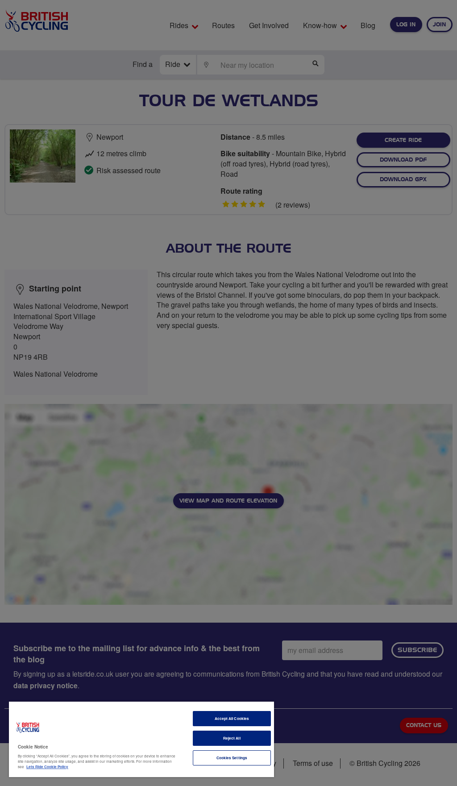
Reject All (232, 738)
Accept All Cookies (232, 718)
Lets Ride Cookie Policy (47, 766)
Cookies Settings (231, 757)
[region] (141, 739)
